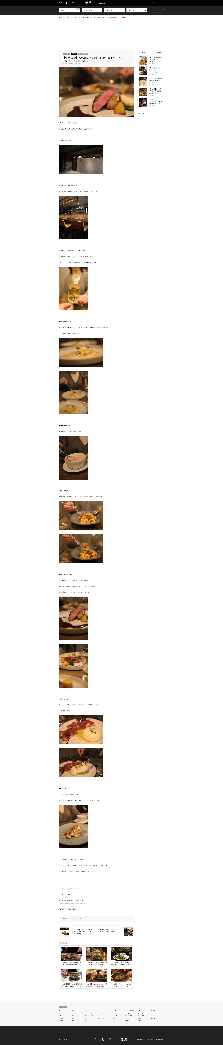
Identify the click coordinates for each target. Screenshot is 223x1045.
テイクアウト (115, 1013)
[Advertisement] (111, 33)
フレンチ (100, 1015)
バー (152, 1013)
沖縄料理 (61, 1020)
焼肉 (73, 1020)
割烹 (73, 1018)
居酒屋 (139, 1018)
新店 (81, 918)
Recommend (157, 52)
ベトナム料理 (115, 1015)
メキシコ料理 (141, 1015)
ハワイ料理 (140, 1013)
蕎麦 (99, 1020)
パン (60, 1015)
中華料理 (61, 1018)
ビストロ (74, 1015)
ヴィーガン (153, 1015)
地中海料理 (101, 1018)
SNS (153, 3)
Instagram (64, 1039)
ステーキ (74, 1013)
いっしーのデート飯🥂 (111, 1039)
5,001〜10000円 (83, 53)
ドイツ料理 (127, 1013)
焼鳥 (86, 1020)
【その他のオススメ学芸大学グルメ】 (69, 889)
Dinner (78, 918)
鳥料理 (139, 1020)
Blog (63, 17)
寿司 (126, 1018)
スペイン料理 (88, 1013)
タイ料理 (100, 1013)
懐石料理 (153, 1018)
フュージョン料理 (89, 1015)
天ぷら (113, 1018)
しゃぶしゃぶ (62, 1010)
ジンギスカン (154, 1010)
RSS (66, 1039)
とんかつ (100, 1010)
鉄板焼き (114, 1020)
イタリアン (66, 53)
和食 (86, 1018)
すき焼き (74, 1010)
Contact (161, 3)
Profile (145, 3)
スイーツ (61, 1013)
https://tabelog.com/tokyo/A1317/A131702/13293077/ (74, 903)
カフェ (139, 1010)
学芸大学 (74, 53)
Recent (144, 52)
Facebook (62, 1039)
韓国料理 (127, 1020)
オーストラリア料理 (129, 1010)
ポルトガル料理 (128, 1015)
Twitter (59, 1039)
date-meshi (69, 918)
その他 (87, 1010)
